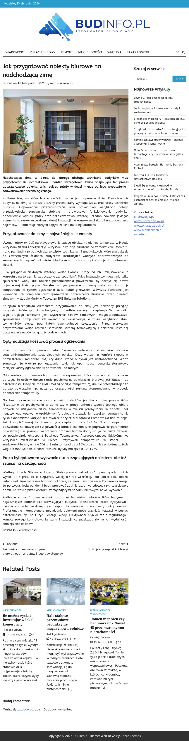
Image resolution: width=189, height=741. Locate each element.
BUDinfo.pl (81, 736)
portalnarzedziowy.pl (149, 221)
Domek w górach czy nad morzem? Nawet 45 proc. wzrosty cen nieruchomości (107, 625)
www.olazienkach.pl (148, 230)
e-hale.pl (141, 234)
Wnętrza (114, 52)
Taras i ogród (138, 52)
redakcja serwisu (61, 83)
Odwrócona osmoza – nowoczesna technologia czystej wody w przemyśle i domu (158, 154)
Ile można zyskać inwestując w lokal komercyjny (18, 619)
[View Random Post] (178, 52)
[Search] (183, 52)
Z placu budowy (42, 52)
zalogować (25, 709)
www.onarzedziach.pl (149, 225)
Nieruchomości (90, 52)
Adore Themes (131, 736)
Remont (67, 52)
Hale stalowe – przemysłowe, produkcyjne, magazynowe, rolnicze (65, 622)
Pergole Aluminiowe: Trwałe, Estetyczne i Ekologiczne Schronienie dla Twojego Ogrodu (159, 200)
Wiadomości (15, 52)
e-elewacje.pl (144, 216)
